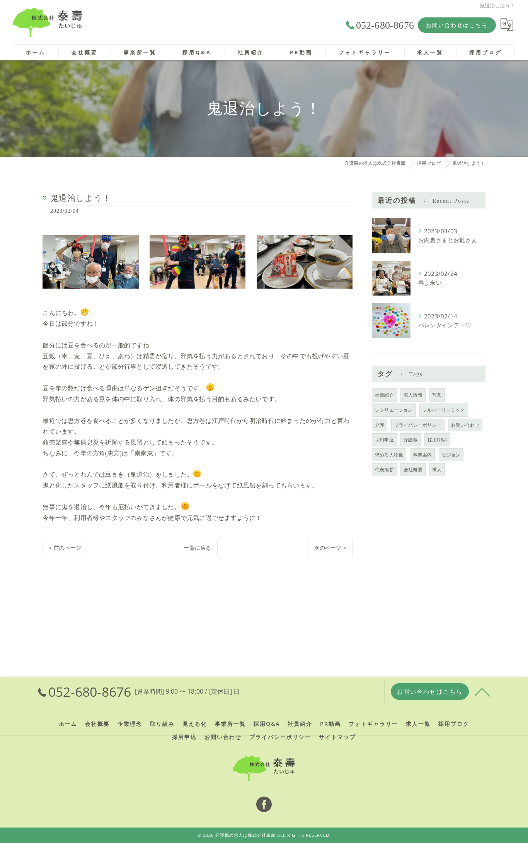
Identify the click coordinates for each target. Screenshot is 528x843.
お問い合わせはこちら (457, 25)
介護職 (411, 439)
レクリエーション (394, 410)
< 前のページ (65, 547)
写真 (436, 395)
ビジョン (451, 454)
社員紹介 (384, 395)
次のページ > (330, 547)
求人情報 (413, 395)
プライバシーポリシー (417, 425)
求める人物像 (389, 454)
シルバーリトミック (443, 410)
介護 (379, 425)
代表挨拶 (384, 469)
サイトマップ (337, 737)
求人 (436, 469)
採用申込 (384, 439)
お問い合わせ (465, 425)
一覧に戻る (197, 547)
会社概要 (413, 469)
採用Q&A (437, 439)
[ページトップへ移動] (482, 691)
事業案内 (422, 454)
